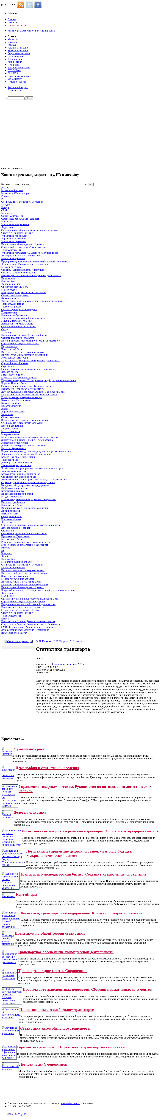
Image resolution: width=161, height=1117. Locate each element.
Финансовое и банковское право (18, 476)
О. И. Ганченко (44, 641)
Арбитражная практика (13, 471)
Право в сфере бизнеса (13, 448)
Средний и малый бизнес (14, 363)
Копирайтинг (15, 61)
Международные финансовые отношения (23, 292)
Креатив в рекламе (18, 50)
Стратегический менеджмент (17, 233)
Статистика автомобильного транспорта (55, 1028)
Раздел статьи (15, 90)
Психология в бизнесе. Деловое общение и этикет (28, 621)
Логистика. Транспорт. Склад (17, 323)
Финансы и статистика (64, 664)
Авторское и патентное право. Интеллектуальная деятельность (35, 479)
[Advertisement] (19, 133)
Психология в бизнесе (13, 505)
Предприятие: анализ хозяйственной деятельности (28, 604)
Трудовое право (9, 459)
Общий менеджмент (12, 216)
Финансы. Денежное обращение (18, 272)
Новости (12, 22)
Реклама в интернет (18, 47)
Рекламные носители (19, 67)
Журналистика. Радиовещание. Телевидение (25, 264)
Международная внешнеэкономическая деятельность (29, 437)
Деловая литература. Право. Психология (23, 445)
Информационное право (14, 488)
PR (2, 199)
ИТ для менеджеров (12, 496)
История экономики (12, 425)
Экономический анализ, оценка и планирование (27, 440)
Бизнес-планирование (13, 258)
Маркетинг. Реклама (12, 190)
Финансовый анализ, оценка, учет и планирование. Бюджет (33, 301)
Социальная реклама (19, 53)
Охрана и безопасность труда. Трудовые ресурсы (27, 386)
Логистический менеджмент (43, 1064)
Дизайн (5, 187)
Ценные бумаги (9, 281)
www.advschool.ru (70, 1103)
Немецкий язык (9, 513)
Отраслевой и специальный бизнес (20, 343)
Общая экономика (11, 417)
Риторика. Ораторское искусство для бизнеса (25, 542)
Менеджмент (15, 79)
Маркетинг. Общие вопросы (16, 193)
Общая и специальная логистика (18, 326)
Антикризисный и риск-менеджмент (21, 255)
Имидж (5, 207)
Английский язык (10, 510)
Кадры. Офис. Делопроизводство (19, 377)
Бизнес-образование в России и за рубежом (24, 544)
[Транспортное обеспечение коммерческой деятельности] (9, 962)
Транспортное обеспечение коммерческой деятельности (66, 952)
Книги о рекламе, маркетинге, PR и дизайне (31, 30)
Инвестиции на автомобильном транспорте (56, 1010)
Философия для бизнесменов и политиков (24, 533)
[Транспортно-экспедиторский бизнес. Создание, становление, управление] (10, 888)
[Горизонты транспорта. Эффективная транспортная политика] (9, 1058)
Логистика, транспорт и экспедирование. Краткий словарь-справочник (82, 913)
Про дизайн (14, 64)
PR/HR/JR (13, 73)
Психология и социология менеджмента (22, 389)
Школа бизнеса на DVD (14, 632)
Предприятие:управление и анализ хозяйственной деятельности (35, 261)
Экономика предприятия (14, 442)
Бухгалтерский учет (12, 403)
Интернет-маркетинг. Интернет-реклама (22, 352)
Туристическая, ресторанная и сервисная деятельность (30, 360)
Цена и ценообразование (14, 315)
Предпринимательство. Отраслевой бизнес (24, 335)
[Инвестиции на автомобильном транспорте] (10, 1017)
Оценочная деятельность (14, 286)
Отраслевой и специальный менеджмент (23, 247)
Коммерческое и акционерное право (20, 474)
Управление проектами (13, 241)
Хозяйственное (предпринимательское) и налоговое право (32, 468)
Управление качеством (13, 238)
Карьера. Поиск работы (13, 383)
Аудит (4, 408)
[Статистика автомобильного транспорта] (10, 1033)
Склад (4, 329)
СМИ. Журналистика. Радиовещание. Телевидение (28, 627)
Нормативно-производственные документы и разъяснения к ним (36, 451)
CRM (4, 210)
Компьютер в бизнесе (12, 491)
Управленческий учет (13, 411)
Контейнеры (26, 894)
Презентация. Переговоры (15, 536)
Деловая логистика (30, 812)
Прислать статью (17, 25)
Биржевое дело (9, 289)
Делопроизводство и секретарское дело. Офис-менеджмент (33, 391)
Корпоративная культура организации (21, 397)
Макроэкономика (10, 431)
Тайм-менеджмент (11, 250)
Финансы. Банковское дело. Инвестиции (23, 269)
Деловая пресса (9, 371)
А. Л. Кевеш (76, 641)
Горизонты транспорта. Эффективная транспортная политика (71, 1047)
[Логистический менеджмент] (10, 1069)
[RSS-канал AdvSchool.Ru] (21, 4)
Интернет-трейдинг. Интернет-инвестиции (24, 354)
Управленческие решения (15, 224)
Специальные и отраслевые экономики (22, 423)
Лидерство (7, 227)
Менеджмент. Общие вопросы (17, 578)
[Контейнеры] (8, 896)
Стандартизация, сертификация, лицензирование (27, 369)
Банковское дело (10, 298)
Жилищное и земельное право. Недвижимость (26, 454)
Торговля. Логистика (12, 303)
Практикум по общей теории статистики (50, 933)
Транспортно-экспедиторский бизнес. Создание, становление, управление (83, 874)
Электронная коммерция (14, 357)
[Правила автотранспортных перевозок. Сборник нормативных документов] (12, 1003)
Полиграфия (8, 559)
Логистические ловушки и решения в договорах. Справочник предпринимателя (90, 831)
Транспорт (7, 332)
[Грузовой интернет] (6, 753)
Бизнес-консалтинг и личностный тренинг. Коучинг (29, 394)
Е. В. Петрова (60, 641)
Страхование (8, 366)
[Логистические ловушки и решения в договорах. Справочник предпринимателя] (11, 844)
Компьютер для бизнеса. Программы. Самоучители (28, 499)
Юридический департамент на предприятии (25, 485)
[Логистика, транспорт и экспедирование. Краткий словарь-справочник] (11, 926)
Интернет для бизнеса (13, 502)
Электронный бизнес (12, 349)
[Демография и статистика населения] (8, 778)
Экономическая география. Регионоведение (24, 420)
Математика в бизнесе (13, 539)
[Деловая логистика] (7, 817)
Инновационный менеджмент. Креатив (22, 244)
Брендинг (13, 42)
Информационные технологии (17, 493)
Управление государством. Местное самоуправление (29, 252)
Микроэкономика (10, 434)
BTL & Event (14, 70)
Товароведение (9, 312)
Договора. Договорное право (17, 462)
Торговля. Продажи (11, 306)
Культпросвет (15, 59)
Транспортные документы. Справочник (52, 971)
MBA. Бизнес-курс (11, 267)
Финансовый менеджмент (15, 295)
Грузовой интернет (28, 749)
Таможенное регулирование (16, 465)
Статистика (7, 530)
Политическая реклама (20, 76)
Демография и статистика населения (47, 768)
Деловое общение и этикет (15, 527)
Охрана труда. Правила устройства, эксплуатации (28, 482)
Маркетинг (13, 39)
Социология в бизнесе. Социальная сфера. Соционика (30, 525)
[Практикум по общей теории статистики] (8, 943)
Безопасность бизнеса (13, 374)
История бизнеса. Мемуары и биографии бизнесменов (30, 340)
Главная (12, 19)
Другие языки (8, 522)
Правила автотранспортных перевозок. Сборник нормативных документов (87, 989)
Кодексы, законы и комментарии (18, 457)
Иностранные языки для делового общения (24, 508)
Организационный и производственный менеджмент (30, 230)
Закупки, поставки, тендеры (16, 320)
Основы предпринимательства (17, 337)
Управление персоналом (14, 235)
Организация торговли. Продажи (19, 309)
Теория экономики (11, 428)
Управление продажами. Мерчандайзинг (23, 318)
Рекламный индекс (18, 87)
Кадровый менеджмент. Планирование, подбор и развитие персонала (38, 380)
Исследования (15, 56)
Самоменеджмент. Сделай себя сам (20, 218)
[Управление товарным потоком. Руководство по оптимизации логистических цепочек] (10, 805)
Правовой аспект (17, 81)
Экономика (7, 414)
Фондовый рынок (10, 284)
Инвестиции (8, 278)
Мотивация (7, 221)
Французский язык (11, 516)
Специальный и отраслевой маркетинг (22, 201)
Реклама (12, 44)
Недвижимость (9, 346)
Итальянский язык (11, 519)
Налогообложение (11, 406)
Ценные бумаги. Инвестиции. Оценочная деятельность (31, 275)
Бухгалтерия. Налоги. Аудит (16, 400)
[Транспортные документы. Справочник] (9, 978)
